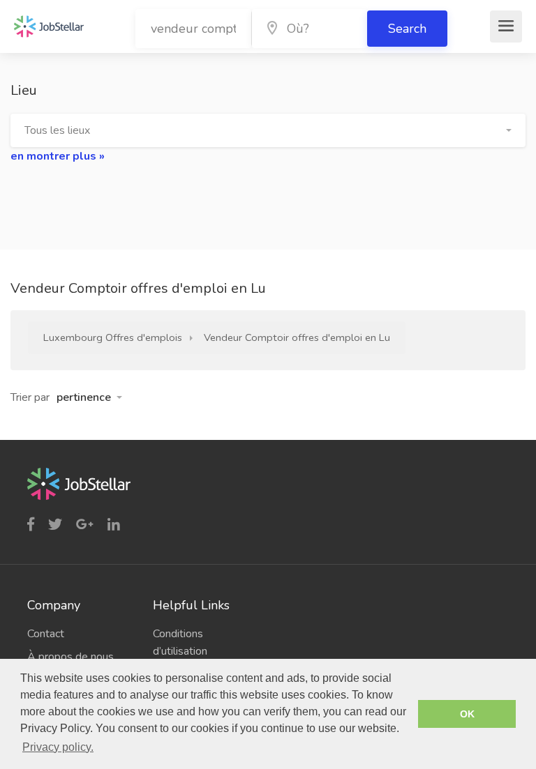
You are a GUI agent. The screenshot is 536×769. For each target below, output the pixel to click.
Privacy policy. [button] (58, 747)
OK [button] (467, 713)
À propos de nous (70, 656)
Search (407, 28)
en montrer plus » (57, 156)
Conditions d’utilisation (180, 642)
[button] (268, 130)
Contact (45, 633)
